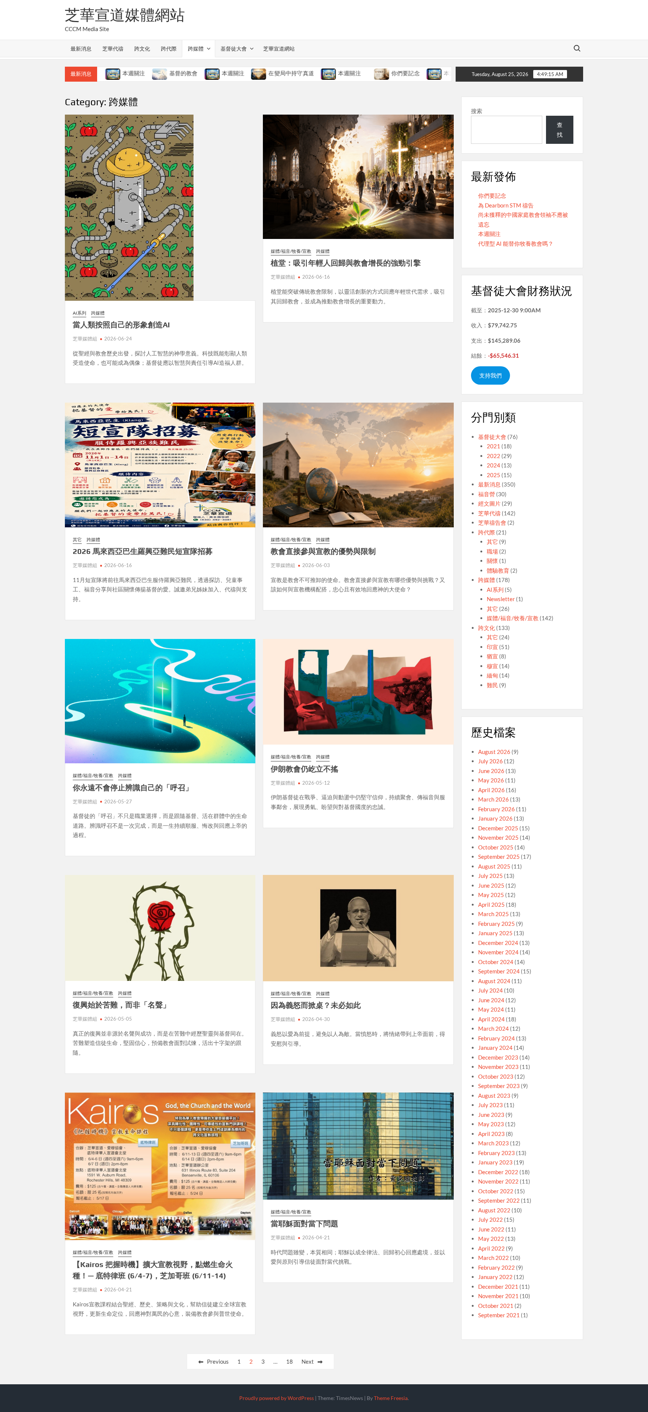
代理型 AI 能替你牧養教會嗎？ (516, 243)
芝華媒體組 (85, 339)
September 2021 (499, 1315)
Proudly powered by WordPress (276, 1398)
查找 (559, 129)
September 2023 (499, 1085)
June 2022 (491, 1229)
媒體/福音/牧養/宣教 (291, 251)
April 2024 (491, 1019)
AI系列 (79, 313)
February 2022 (496, 1267)
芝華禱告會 (492, 522)
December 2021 (498, 1286)
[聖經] (436, 73)
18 (289, 1361)
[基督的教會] (114, 73)
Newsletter (501, 599)
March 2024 (493, 1028)
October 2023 (495, 1076)
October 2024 (495, 961)
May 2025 (491, 894)
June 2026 (491, 770)
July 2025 (490, 875)
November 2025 (498, 837)
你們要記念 (360, 73)
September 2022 (499, 1200)
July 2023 (490, 1105)
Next (308, 1361)
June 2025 (491, 885)
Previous (218, 1361)
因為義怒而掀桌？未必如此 (316, 1005)
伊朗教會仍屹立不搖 (304, 768)
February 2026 (496, 809)
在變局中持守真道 (246, 73)
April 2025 (491, 904)
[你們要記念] (337, 73)
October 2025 (495, 847)
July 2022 (490, 1219)
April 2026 (491, 790)
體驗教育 (498, 570)
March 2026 (493, 799)
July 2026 (490, 761)
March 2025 (493, 913)
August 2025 (494, 866)
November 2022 (498, 1181)
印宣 (492, 646)
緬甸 (492, 675)
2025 (493, 475)
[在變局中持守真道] (214, 73)
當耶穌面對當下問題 (304, 1223)
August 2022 (494, 1210)
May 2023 (491, 1124)
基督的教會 (138, 73)
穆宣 (492, 666)
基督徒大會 (233, 48)
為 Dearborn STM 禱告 (506, 205)
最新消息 (81, 48)
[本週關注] (167, 73)
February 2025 (496, 923)
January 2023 (495, 1162)
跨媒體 (196, 48)
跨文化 (142, 48)
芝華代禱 (112, 48)
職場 (492, 551)
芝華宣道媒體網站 (125, 15)
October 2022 (495, 1191)
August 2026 (494, 751)
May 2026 (491, 780)
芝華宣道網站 (279, 48)
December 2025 (498, 828)
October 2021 (495, 1305)
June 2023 (491, 1114)
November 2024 (498, 952)
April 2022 (491, 1248)
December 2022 (498, 1172)
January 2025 (495, 933)
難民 (492, 685)
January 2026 (495, 818)
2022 (493, 455)
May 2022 (491, 1238)
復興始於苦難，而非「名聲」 (121, 1004)
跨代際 (169, 48)
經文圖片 (489, 503)
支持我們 (490, 375)
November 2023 (498, 1066)
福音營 (486, 494)
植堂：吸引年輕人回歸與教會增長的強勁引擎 (346, 262)
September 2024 (499, 971)
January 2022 (495, 1276)
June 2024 (491, 1000)
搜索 (476, 110)
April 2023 (491, 1133)
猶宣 (492, 656)
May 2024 (491, 1009)
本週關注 (187, 73)
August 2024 (494, 981)
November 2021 (498, 1296)
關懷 (492, 560)
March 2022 (493, 1257)
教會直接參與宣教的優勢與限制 (323, 551)
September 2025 (499, 856)
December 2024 (498, 942)
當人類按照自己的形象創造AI (121, 324)
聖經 (451, 73)
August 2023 (494, 1095)
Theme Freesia (391, 1398)
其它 (77, 539)
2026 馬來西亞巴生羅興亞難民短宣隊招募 (143, 551)
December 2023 (498, 1057)
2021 (493, 446)
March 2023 (493, 1143)
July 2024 (490, 990)
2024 (493, 465)
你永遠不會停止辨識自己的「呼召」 (133, 787)
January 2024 (495, 1047)
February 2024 (496, 1038)
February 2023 (496, 1152)
